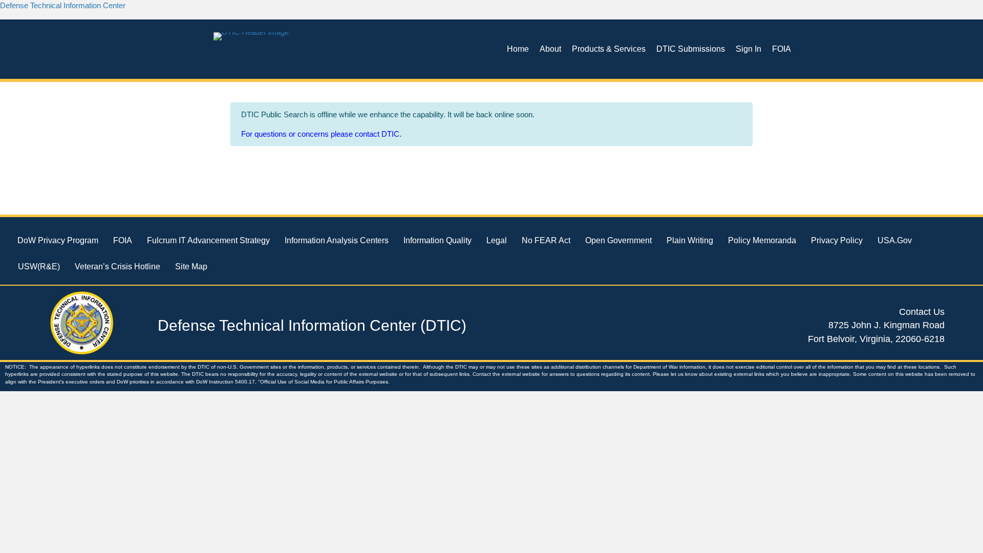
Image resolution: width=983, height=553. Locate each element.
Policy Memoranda (762, 240)
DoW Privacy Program (57, 240)
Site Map (191, 266)
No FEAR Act (546, 240)
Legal (496, 240)
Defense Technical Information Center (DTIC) (312, 325)
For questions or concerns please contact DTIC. (321, 134)
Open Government (618, 240)
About (550, 49)
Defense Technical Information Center (62, 5)
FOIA (781, 49)
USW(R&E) (39, 266)
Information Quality (437, 240)
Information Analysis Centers (337, 240)
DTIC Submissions (690, 49)
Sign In (748, 49)
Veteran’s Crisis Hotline (117, 266)
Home (518, 49)
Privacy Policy (837, 240)
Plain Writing (690, 240)
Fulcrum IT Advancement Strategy (208, 240)
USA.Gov (895, 240)
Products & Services (609, 49)
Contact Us (922, 312)
